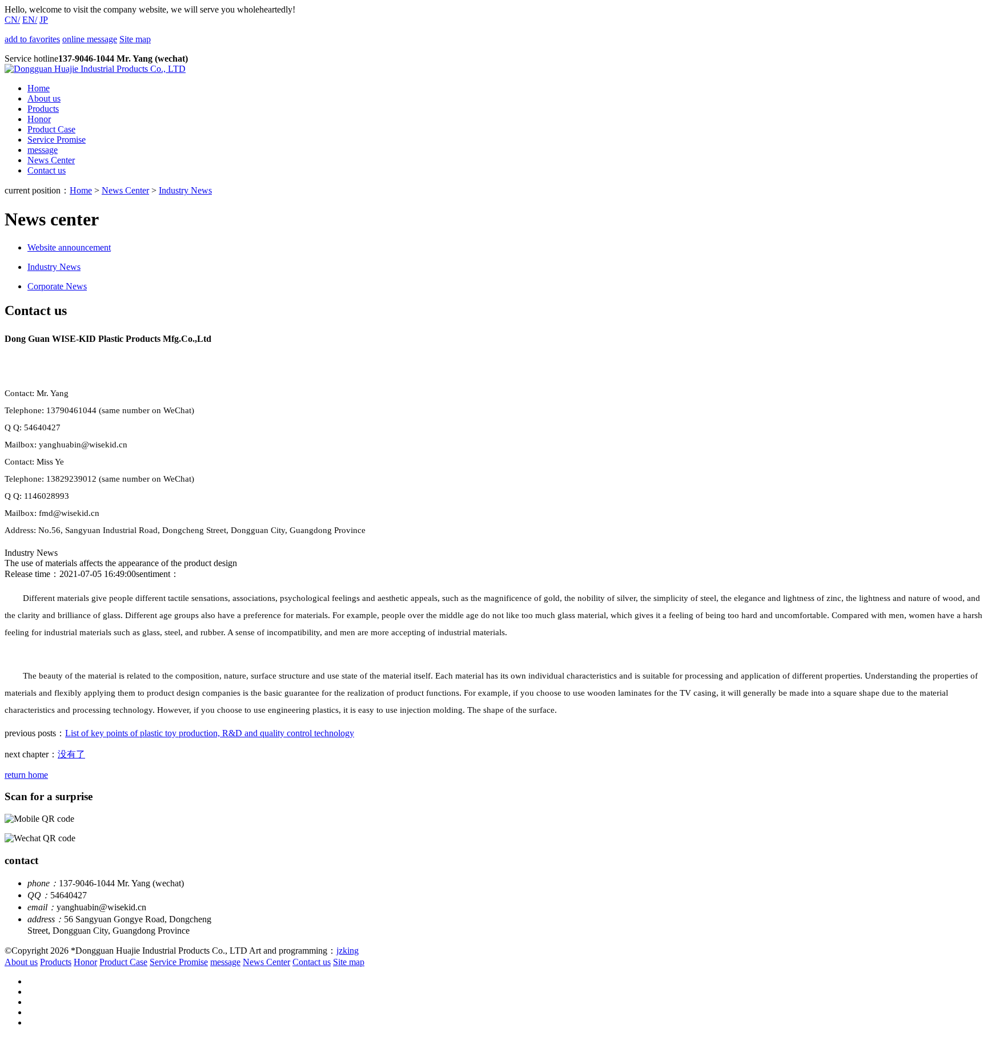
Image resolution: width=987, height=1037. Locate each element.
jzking (347, 950)
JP (43, 20)
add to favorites (32, 39)
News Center (51, 160)
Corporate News (57, 286)
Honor (39, 119)
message (42, 150)
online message (89, 39)
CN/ (12, 20)
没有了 (71, 754)
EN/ (29, 20)
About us (44, 98)
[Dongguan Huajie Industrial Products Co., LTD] (95, 69)
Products (43, 109)
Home (38, 88)
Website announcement (69, 247)
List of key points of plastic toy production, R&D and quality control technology (209, 733)
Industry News (185, 190)
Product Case (51, 129)
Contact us (46, 170)
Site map (135, 39)
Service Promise (56, 139)
